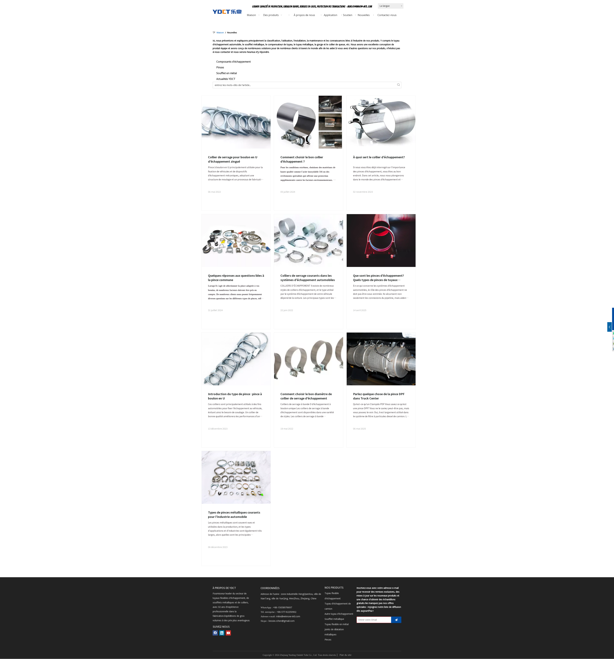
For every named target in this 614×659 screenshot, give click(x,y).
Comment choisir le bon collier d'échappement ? (301, 159)
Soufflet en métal (226, 73)
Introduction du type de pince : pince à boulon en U (235, 396)
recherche (398, 84)
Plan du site (345, 654)
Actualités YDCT (225, 79)
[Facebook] (215, 632)
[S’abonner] (396, 620)
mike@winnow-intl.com (360, 6)
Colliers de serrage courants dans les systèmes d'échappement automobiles (307, 277)
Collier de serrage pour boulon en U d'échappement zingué (232, 159)
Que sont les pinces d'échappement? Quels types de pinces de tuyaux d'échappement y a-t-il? (378, 277)
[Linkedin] (221, 632)
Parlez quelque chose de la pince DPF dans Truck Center (379, 396)
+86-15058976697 (282, 607)
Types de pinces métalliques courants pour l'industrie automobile (234, 514)
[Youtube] (228, 632)
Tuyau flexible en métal (337, 624)
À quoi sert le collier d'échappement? (379, 157)
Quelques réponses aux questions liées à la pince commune (236, 277)
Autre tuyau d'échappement (339, 613)
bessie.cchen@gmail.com (282, 620)
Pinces (220, 67)
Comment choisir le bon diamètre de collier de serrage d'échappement (306, 396)
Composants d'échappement (233, 61)
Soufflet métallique (334, 618)
